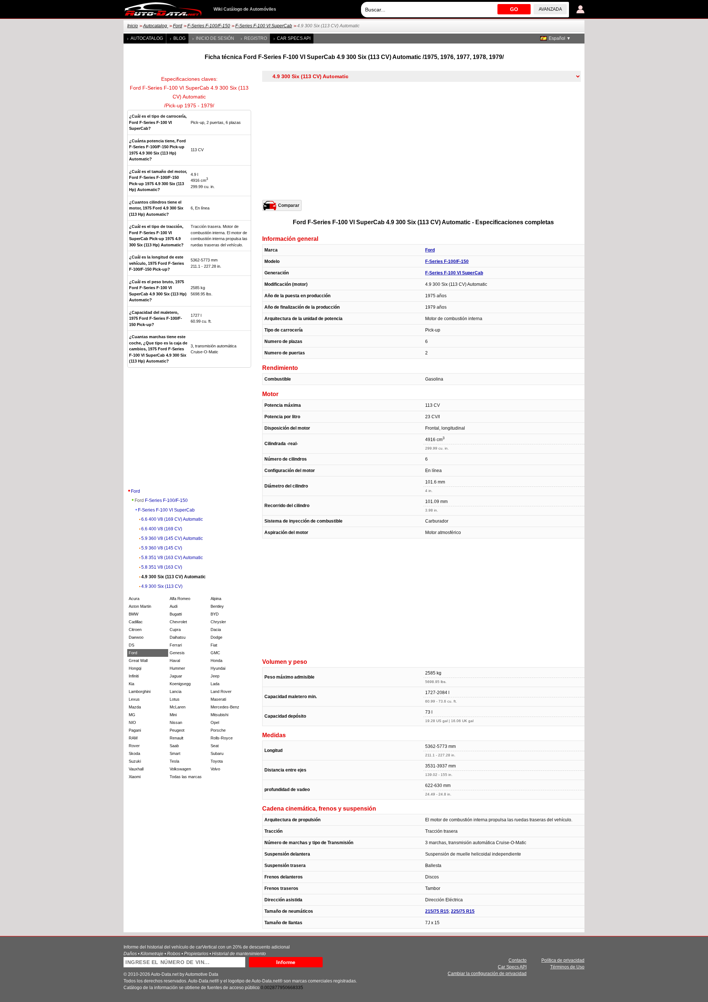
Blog (179, 38)
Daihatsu (177, 637)
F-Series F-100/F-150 (208, 25)
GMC (215, 653)
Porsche (218, 730)
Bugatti (176, 614)
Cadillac (136, 622)
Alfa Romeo (180, 598)
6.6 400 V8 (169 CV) (161, 528)
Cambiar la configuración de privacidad (487, 973)
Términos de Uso (567, 967)
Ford (177, 25)
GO (514, 9)
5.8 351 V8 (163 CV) (161, 567)
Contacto (518, 960)
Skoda (134, 753)
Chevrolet (178, 622)
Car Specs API (293, 38)
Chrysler (218, 622)
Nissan (176, 722)
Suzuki (135, 761)
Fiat (214, 645)
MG (132, 715)
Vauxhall (136, 769)
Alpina (216, 598)
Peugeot (177, 730)
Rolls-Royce (222, 738)
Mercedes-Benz (225, 707)
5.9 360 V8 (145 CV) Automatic (172, 538)
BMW (133, 614)
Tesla (174, 761)
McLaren (177, 707)
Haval (175, 660)
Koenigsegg (180, 684)
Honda (216, 660)
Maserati (218, 699)
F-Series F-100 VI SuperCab (263, 25)
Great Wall (138, 660)
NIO (132, 722)
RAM (133, 738)
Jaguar (176, 676)
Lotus (175, 699)
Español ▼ (560, 38)
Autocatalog (155, 25)
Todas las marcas (186, 776)
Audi (173, 606)
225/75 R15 (463, 911)
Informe (285, 962)
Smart (175, 753)
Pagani (135, 730)
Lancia (175, 691)
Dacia (216, 629)
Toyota (217, 761)
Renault (176, 738)
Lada (215, 684)
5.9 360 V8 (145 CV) (161, 548)
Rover (134, 745)
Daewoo (136, 637)
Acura (134, 598)
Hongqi (135, 668)
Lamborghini (139, 691)
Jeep (215, 676)
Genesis (177, 653)
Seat (215, 745)
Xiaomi (134, 776)
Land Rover (221, 691)
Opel (215, 722)
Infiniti (134, 676)
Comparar (288, 205)
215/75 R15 (437, 911)
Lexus (134, 699)
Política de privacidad (562, 960)
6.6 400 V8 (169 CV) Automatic (172, 519)
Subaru (217, 753)
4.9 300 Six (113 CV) (162, 586)
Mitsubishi (219, 715)
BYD (215, 614)
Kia (131, 684)
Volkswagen (180, 769)
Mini (173, 715)
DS (131, 645)
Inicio (132, 25)
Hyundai (218, 668)
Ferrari (176, 645)
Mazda (135, 707)
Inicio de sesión (215, 38)
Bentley (217, 606)
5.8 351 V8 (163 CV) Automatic (172, 557)
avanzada (550, 9)
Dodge (216, 637)
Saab (174, 745)
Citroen (135, 629)
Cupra (175, 629)
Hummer (177, 668)
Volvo (215, 769)
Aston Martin (140, 606)
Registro (255, 38)
